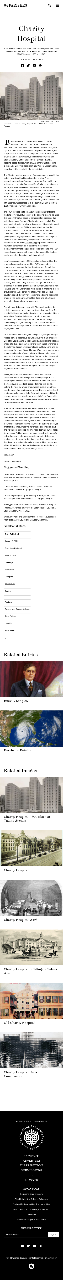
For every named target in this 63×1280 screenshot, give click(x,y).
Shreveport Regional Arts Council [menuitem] (32, 1220)
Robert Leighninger (33, 59)
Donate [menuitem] (31, 1180)
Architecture (10, 584)
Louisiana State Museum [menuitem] (31, 1194)
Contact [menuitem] (31, 1155)
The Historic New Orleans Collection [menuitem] (31, 1199)
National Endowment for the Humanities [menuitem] (31, 1204)
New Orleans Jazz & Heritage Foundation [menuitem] (31, 1209)
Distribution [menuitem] (31, 1165)
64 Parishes (15, 5)
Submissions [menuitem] (31, 1170)
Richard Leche (29, 350)
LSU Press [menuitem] (31, 1214)
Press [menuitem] (31, 1175)
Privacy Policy (50, 1258)
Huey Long (31, 243)
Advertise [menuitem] (31, 1160)
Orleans (26, 609)
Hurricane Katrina (44, 160)
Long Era (8, 623)
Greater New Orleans (13, 609)
